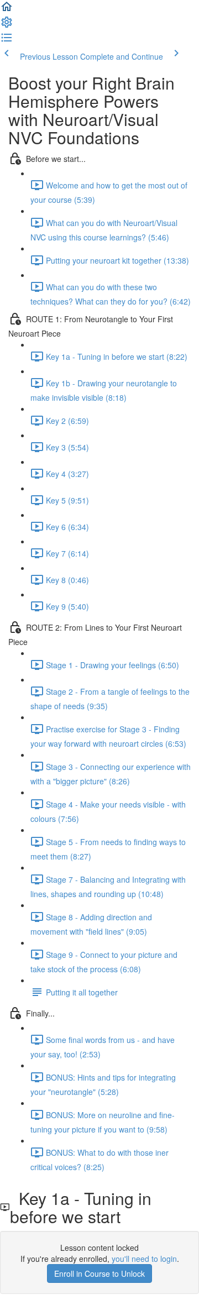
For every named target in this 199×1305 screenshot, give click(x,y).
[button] (6, 9)
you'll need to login (144, 1258)
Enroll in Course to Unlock (99, 1273)
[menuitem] (6, 25)
